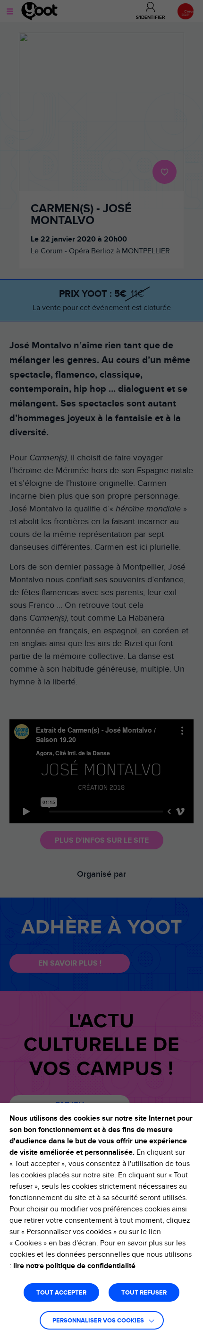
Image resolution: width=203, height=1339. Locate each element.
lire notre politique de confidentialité (74, 1266)
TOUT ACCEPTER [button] (61, 1293)
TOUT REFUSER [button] (144, 1293)
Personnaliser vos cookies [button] (98, 1321)
